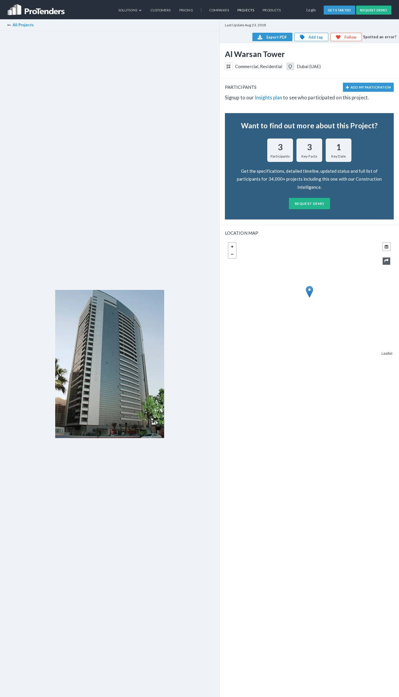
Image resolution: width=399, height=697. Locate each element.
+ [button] (232, 246)
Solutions (128, 10)
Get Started (339, 10)
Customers (160, 10)
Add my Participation (370, 87)
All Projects (23, 25)
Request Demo (373, 10)
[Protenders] (37, 7)
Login (311, 10)
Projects (245, 10)
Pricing (186, 10)
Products (272, 10)
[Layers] (386, 246)
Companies (219, 10)
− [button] (232, 254)
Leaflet (387, 353)
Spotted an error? (380, 36)
